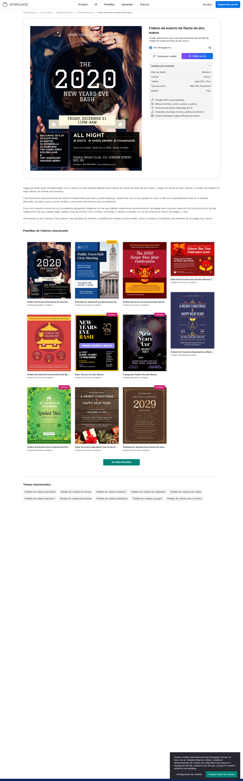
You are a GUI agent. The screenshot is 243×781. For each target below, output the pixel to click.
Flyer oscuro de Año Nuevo (89, 374)
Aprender (127, 4)
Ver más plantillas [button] (121, 462)
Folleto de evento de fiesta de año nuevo (49, 302)
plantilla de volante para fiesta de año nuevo (144, 447)
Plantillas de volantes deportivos (40, 498)
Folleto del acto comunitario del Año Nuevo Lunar (144, 302)
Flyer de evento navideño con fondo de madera (97, 447)
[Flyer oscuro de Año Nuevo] (97, 343)
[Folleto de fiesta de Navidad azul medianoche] (192, 320)
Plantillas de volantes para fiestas (40, 492)
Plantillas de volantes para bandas (76, 498)
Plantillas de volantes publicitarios (112, 498)
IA (96, 4)
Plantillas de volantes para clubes (185, 492)
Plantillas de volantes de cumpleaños (148, 492)
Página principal (29, 12)
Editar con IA (199, 56)
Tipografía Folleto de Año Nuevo (140, 374)
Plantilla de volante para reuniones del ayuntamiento (97, 302)
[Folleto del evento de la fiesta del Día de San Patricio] (49, 415)
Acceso (207, 4)
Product (83, 4)
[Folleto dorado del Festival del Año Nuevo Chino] (49, 343)
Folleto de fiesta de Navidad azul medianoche (192, 352)
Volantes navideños (85, 12)
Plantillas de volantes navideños (111, 492)
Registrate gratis (228, 4)
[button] (164, 56)
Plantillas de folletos (64, 12)
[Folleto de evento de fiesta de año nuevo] (49, 270)
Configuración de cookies (189, 774)
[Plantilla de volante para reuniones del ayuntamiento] (97, 270)
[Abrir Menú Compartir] (210, 48)
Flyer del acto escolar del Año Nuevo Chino (192, 279)
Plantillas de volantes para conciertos (184, 498)
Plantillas (109, 4)
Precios (144, 4)
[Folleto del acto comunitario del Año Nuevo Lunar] (144, 270)
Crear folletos (46, 12)
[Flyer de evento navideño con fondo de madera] (97, 415)
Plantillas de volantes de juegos (147, 498)
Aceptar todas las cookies (221, 774)
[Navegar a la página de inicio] (15, 4)
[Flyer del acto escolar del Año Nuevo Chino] (192, 259)
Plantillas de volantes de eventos (76, 492)
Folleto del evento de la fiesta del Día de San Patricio (49, 447)
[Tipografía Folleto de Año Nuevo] (144, 343)
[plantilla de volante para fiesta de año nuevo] (144, 415)
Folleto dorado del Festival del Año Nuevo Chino (49, 374)
